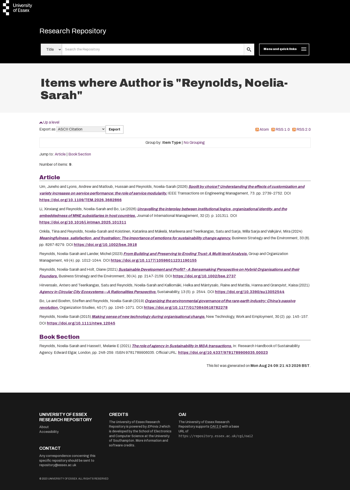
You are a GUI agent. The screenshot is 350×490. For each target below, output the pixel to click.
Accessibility (49, 432)
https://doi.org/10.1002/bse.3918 (105, 245)
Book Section (79, 154)
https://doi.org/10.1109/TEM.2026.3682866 (80, 200)
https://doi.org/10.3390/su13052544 (250, 292)
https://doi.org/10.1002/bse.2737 (204, 276)
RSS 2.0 (303, 129)
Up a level (51, 122)
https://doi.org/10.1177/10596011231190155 (154, 260)
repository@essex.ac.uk (57, 465)
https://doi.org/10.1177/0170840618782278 (186, 307)
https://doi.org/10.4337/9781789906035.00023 (223, 352)
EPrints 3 (154, 426)
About (44, 427)
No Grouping (194, 142)
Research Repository (72, 31)
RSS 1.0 (282, 129)
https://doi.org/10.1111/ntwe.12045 (81, 323)
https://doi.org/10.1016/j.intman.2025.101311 (82, 222)
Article (60, 154)
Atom (264, 129)
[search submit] (249, 49)
